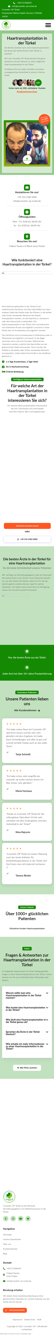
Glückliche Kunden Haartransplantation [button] (27, 929)
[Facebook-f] (5, 1218)
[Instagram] (13, 1218)
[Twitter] (28, 1218)
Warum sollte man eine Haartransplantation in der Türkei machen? (23, 995)
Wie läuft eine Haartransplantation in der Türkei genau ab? (26, 1021)
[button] (48, 25)
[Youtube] (20, 1218)
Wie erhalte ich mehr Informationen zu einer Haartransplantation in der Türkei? (25, 1046)
